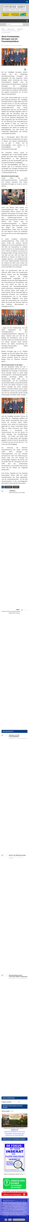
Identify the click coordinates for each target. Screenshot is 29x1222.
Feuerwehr (8, 487)
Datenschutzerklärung (14, 1217)
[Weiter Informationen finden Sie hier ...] (14, 1174)
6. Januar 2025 (13, 978)
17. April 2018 (6, 45)
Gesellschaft (10, 29)
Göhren (16, 487)
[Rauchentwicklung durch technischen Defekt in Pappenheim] (5, 1033)
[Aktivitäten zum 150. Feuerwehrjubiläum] (5, 792)
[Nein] (27, 1210)
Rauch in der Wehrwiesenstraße (17, 855)
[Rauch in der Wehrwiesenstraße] (5, 912)
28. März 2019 (12, 738)
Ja (5, 1219)
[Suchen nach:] (14, 24)
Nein (10, 1219)
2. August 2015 (13, 857)
